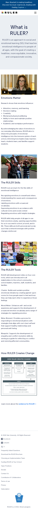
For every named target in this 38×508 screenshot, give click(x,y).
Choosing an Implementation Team (13, 458)
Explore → (22, 7)
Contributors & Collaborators (11, 477)
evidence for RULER (27, 403)
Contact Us (5, 473)
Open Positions (6, 466)
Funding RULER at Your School (11, 462)
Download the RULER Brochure (11, 454)
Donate (3, 470)
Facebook (7, 439)
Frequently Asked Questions (10, 450)
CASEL (17, 507)
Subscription (5, 489)
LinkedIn (6, 443)
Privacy (3, 485)
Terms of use (5, 481)
